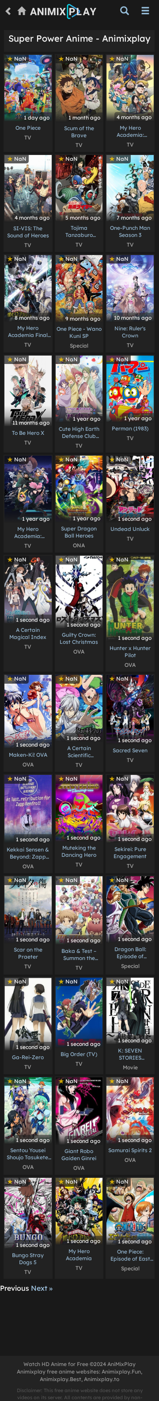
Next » (42, 1288)
